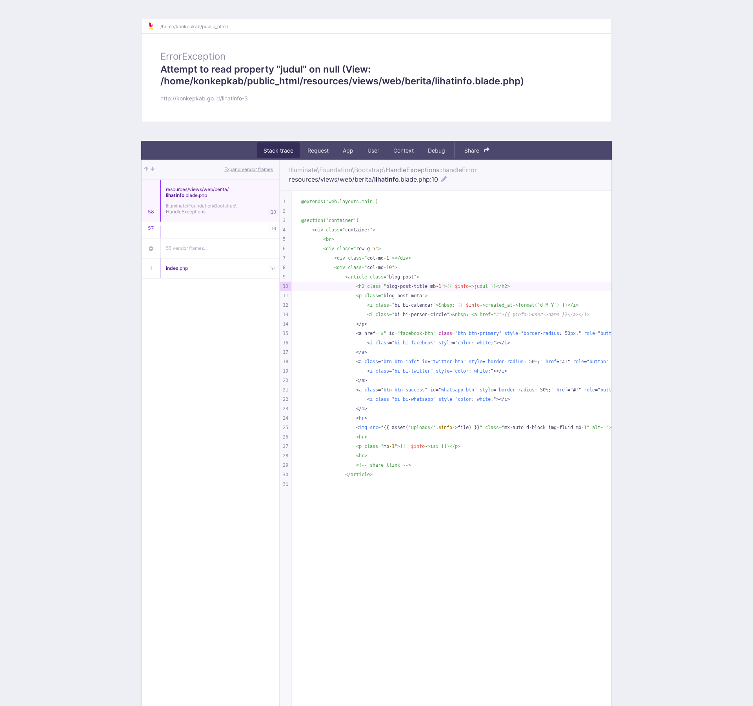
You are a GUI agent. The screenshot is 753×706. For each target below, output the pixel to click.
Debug (436, 150)
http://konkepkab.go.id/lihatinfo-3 (204, 98)
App (348, 150)
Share (472, 150)
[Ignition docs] (154, 26)
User (373, 150)
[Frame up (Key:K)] (146, 169)
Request (318, 150)
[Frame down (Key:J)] (152, 169)
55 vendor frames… (187, 248)
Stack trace (278, 150)
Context (403, 150)
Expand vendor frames (248, 169)
